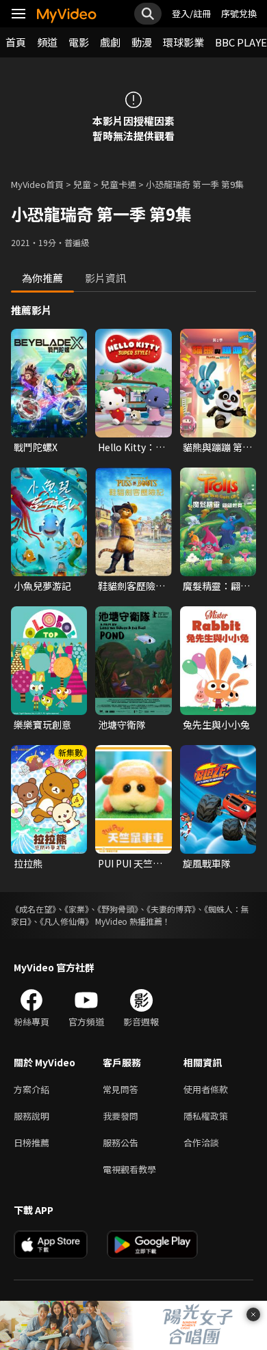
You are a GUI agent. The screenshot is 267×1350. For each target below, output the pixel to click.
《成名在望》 (33, 909)
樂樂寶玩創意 (42, 724)
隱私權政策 (205, 1115)
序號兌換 (239, 13)
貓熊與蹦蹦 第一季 (217, 447)
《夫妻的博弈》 (171, 909)
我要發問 (120, 1115)
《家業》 (76, 909)
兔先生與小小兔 (216, 724)
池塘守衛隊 (122, 724)
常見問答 (120, 1089)
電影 (78, 42)
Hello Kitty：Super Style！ (128, 447)
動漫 (141, 42)
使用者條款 (205, 1089)
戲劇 (110, 42)
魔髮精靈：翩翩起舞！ (216, 586)
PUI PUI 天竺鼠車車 (130, 863)
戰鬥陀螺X (36, 447)
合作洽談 (201, 1142)
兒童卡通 (118, 184)
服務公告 (120, 1142)
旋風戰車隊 (207, 863)
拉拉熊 (28, 863)
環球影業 (183, 42)
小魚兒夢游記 (42, 586)
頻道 (47, 42)
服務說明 (31, 1115)
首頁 (15, 42)
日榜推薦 (31, 1142)
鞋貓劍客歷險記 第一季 (131, 586)
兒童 (82, 184)
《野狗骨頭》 (117, 909)
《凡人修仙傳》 (66, 921)
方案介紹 (31, 1089)
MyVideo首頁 (37, 184)
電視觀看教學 (129, 1169)
